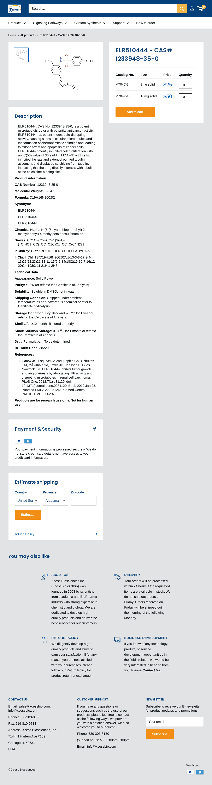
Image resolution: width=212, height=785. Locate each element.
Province (50, 492)
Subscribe (159, 734)
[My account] (192, 8)
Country (21, 492)
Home (12, 35)
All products (28, 35)
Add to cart (135, 112)
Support (118, 23)
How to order (145, 23)
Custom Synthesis (87, 23)
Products (14, 23)
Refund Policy (24, 534)
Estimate (28, 514)
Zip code (77, 492)
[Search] (182, 8)
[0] (200, 8)
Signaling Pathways (48, 23)
